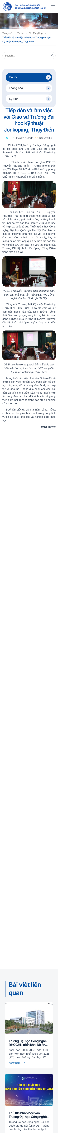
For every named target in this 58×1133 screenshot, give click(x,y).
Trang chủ (7, 33)
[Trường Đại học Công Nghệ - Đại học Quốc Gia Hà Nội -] (24, 6)
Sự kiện (13, 98)
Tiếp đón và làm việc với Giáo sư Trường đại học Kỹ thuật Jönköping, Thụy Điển (26, 39)
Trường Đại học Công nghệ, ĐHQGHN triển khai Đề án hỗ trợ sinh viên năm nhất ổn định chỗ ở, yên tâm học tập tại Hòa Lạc (29, 1043)
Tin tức (20, 33)
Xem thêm (15, 1062)
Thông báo (16, 88)
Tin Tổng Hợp (36, 33)
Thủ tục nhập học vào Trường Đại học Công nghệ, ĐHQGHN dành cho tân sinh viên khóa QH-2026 (28, 1115)
